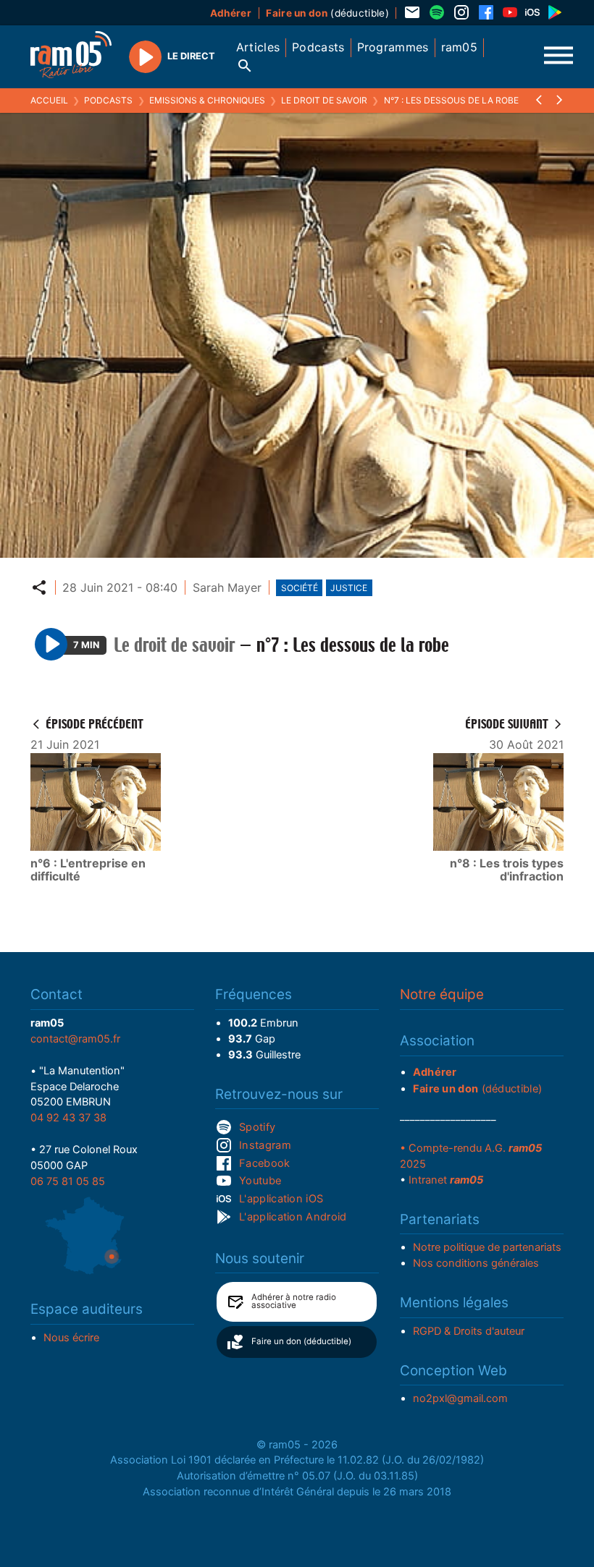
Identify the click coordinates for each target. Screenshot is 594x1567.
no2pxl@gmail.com (460, 1398)
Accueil (49, 100)
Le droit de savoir (324, 100)
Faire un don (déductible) (301, 1341)
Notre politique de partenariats (487, 1247)
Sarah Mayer (227, 587)
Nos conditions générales (476, 1263)
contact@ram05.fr (75, 1038)
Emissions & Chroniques (207, 100)
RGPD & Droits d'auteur (468, 1331)
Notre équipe (442, 994)
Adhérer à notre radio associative (293, 1301)
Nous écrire (71, 1337)
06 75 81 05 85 (67, 1181)
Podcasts (108, 100)
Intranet (446, 1179)
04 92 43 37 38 (68, 1117)
